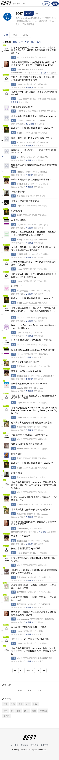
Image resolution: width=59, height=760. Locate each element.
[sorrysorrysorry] (6, 64)
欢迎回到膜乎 (22, 184)
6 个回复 (29, 187)
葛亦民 (19, 133)
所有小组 (16, 3)
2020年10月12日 (35, 184)
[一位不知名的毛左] (6, 108)
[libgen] (6, 78)
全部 (5, 34)
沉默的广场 (46, 577)
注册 (55, 3)
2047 (24, 3)
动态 (15, 34)
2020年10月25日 (37, 69)
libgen (19, 84)
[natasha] (6, 385)
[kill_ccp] (6, 222)
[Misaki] (6, 49)
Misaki (19, 57)
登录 (46, 3)
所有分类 (7, 41)
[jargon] (6, 203)
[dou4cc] (6, 446)
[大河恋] (6, 455)
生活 (27, 41)
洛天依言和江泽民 (45, 658)
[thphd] (6, 327)
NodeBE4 (21, 120)
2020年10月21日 (34, 577)
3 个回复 (29, 87)
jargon (19, 205)
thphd (19, 332)
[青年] (6, 193)
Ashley (19, 239)
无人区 (6, 716)
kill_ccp (20, 225)
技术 (33, 41)
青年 (18, 196)
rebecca (44, 514)
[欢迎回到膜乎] (6, 181)
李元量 (46, 184)
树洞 (5, 710)
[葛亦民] (6, 130)
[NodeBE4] (6, 118)
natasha (20, 388)
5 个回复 (29, 661)
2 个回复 (29, 294)
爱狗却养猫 (43, 225)
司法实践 (43, 710)
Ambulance (42, 239)
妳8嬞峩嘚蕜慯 (23, 291)
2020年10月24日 (32, 142)
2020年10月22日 (31, 354)
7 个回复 (42, 72)
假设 (18, 710)
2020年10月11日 (32, 120)
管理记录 (24, 744)
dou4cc (20, 449)
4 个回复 (29, 175)
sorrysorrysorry (23, 69)
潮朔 (39, 99)
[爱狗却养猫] (6, 572)
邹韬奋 (46, 254)
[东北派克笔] (6, 363)
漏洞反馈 (34, 744)
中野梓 (40, 631)
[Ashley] (6, 234)
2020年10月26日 (30, 57)
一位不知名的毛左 (24, 111)
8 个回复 (14, 102)
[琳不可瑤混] (6, 586)
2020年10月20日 (34, 427)
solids (42, 120)
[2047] (7, 16)
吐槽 (34, 710)
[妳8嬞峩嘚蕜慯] (6, 288)
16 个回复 (30, 124)
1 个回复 (29, 145)
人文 (21, 41)
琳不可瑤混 (42, 84)
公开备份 (14, 744)
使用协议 (44, 744)
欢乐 (39, 41)
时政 (15, 41)
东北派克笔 (21, 366)
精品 (25, 34)
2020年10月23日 (31, 225)
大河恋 (19, 458)
